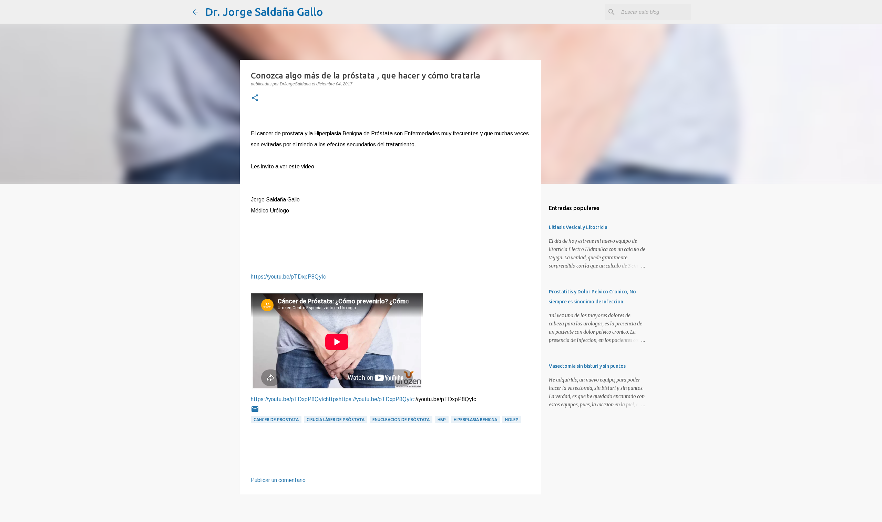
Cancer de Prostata (276, 419)
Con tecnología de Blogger (445, 512)
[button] (255, 98)
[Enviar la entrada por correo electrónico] (255, 411)
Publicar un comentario (278, 480)
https (332, 399)
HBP (442, 419)
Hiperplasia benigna (475, 419)
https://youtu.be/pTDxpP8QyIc (288, 277)
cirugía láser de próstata (336, 419)
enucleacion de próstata (401, 419)
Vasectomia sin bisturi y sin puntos (587, 366)
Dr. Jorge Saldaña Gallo (264, 12)
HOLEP (512, 419)
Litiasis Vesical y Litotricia (578, 227)
